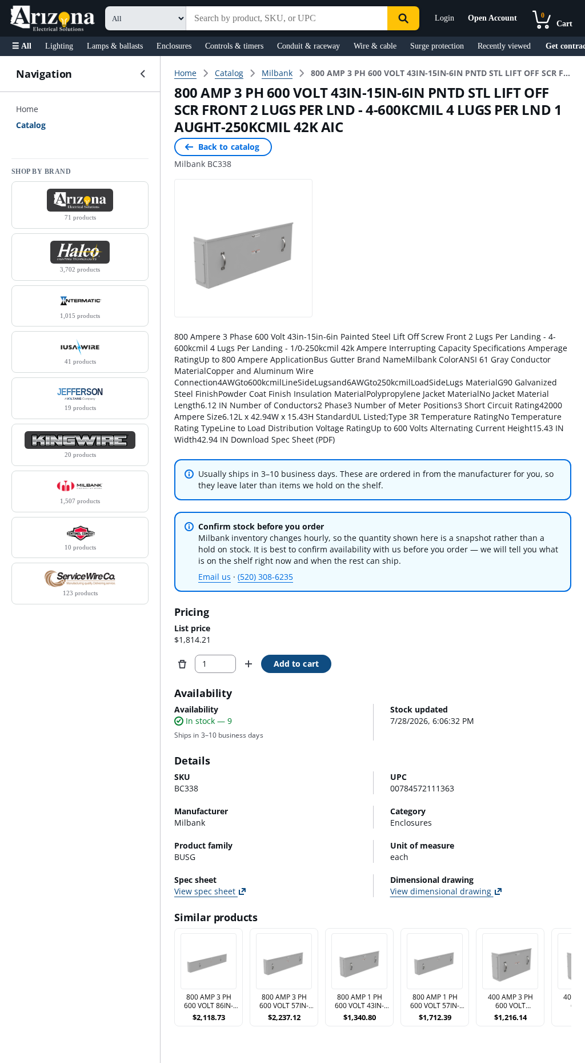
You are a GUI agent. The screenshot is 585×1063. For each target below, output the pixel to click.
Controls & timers (234, 46)
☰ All (21, 46)
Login (444, 18)
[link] (441, 73)
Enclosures (174, 46)
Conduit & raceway (308, 46)
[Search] (403, 18)
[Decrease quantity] (182, 664)
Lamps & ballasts (115, 46)
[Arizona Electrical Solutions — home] (52, 18)
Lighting (59, 46)
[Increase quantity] (249, 664)
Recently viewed (504, 46)
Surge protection (437, 46)
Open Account (492, 18)
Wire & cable (375, 46)
